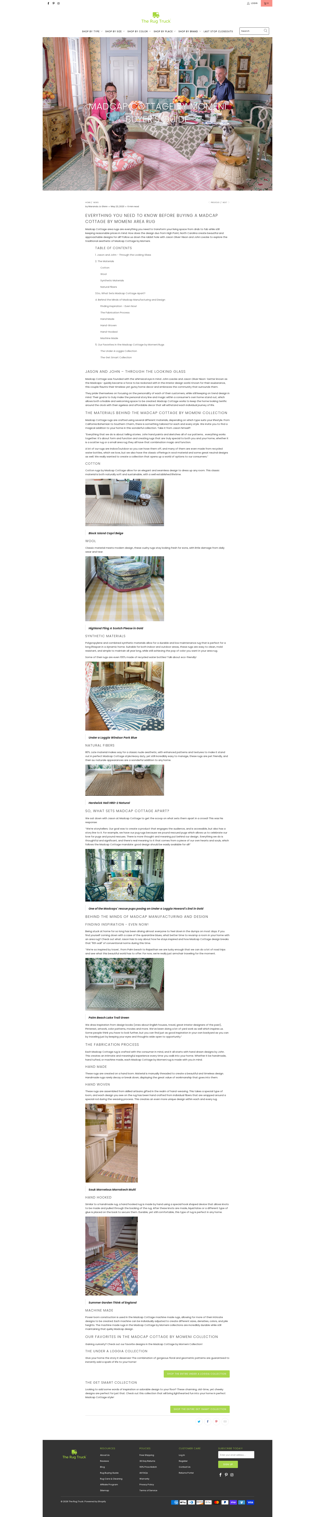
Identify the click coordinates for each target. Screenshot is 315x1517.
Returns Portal (186, 1472)
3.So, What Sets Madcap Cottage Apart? (120, 293)
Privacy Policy (146, 1484)
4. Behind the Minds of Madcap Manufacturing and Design (130, 299)
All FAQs (143, 1472)
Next (225, 202)
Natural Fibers (108, 287)
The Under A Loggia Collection (118, 351)
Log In (182, 1455)
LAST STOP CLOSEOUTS (218, 31)
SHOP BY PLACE (164, 31)
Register (183, 1461)
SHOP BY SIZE (114, 31)
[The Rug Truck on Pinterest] (53, 3)
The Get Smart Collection (116, 357)
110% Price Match (148, 1466)
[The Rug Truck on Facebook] (48, 3)
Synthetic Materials (112, 280)
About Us (105, 1455)
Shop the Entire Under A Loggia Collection (196, 1373)
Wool (103, 274)
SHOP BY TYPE (91, 31)
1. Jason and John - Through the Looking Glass (123, 255)
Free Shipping (146, 1455)
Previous (215, 202)
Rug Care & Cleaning (111, 1478)
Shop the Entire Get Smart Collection (200, 1409)
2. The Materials (104, 261)
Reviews (104, 1461)
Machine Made (109, 338)
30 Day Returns (147, 1461)
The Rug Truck (76, 1501)
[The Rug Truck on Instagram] (58, 3)
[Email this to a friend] (225, 1421)
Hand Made (107, 319)
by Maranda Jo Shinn (96, 206)
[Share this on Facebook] (207, 1421)
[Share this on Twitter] (199, 1421)
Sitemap (104, 1490)
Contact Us (184, 1466)
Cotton (104, 267)
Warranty (144, 1478)
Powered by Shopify (95, 1501)
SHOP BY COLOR (138, 31)
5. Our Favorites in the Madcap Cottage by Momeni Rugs (129, 344)
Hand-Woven (108, 325)
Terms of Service (148, 1490)
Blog (102, 1466)
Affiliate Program (109, 1484)
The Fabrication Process (115, 312)
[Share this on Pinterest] (216, 1421)
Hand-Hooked (108, 331)
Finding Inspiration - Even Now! (118, 306)
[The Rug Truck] (156, 17)
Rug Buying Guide (109, 1472)
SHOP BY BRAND (188, 31)
